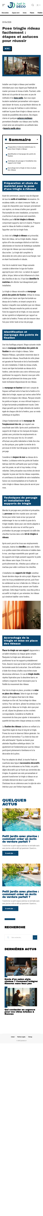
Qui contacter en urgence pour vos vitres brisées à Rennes (20, 1011)
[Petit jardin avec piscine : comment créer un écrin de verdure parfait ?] (21, 819)
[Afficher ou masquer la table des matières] (34, 139)
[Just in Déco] (16, 5)
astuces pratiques (24, 118)
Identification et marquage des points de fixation (22, 155)
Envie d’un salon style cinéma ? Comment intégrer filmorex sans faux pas (21, 981)
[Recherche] (32, 5)
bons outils (18, 97)
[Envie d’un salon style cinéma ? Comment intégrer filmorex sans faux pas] (21, 967)
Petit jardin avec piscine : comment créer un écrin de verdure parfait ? (20, 839)
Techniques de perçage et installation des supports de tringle (22, 162)
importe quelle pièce (12, 128)
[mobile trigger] (4, 5)
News (7, 48)
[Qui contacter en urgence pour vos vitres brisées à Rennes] (21, 997)
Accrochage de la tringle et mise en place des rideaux (22, 169)
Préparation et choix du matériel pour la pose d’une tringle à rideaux (21, 148)
